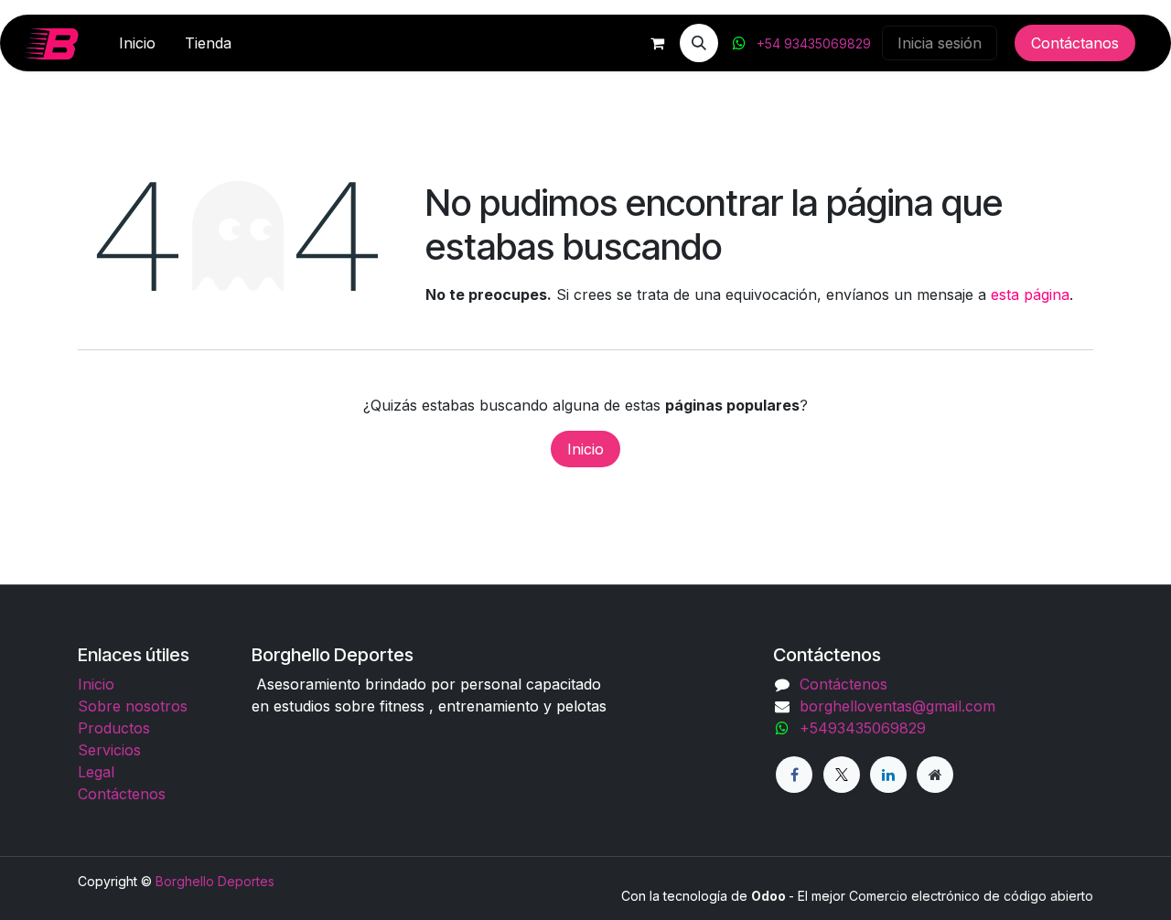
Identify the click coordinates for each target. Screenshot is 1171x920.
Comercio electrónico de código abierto (971, 896)
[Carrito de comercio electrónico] (657, 43)
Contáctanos (1075, 43)
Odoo (770, 896)
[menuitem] (137, 43)
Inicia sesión (939, 43)
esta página (1030, 294)
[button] (699, 43)
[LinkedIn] (888, 774)
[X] (841, 774)
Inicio (585, 449)
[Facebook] (794, 774)
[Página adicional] (935, 774)
